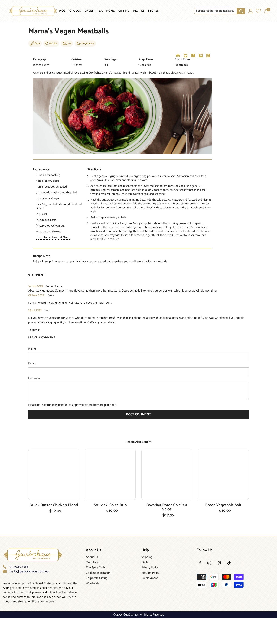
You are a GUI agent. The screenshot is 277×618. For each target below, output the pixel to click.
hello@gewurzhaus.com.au (29, 571)
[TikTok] (229, 563)
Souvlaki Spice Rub (110, 505)
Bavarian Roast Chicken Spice (166, 507)
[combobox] (215, 11)
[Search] (219, 11)
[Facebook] (200, 563)
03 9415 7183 (18, 567)
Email (31, 363)
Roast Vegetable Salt (223, 505)
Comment (34, 378)
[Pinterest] (219, 563)
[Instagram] (209, 563)
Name (32, 349)
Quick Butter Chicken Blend (53, 505)
